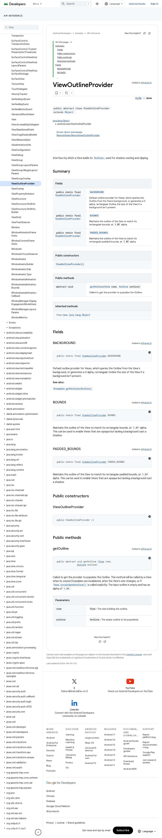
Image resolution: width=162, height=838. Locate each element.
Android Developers (62, 33)
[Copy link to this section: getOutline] (72, 549)
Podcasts (50, 770)
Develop (79, 33)
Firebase (50, 801)
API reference (13, 15)
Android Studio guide (131, 742)
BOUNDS (94, 215)
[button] (20, 322)
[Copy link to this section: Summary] (73, 172)
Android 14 (109, 749)
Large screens (92, 737)
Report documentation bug (150, 745)
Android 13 (109, 754)
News (49, 760)
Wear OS (89, 742)
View (107, 286)
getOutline (96, 286)
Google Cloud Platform (58, 806)
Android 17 (109, 734)
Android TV (90, 763)
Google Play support (149, 753)
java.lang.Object (61, 120)
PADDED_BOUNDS (99, 232)
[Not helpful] (149, 33)
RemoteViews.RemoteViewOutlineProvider (78, 135)
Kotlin (138, 98)
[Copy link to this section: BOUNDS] (69, 402)
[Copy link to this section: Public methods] (84, 538)
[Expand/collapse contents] (71, 42)
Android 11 (109, 765)
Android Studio (137, 3)
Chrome (50, 796)
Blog (48, 765)
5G (67, 767)
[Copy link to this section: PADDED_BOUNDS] (84, 449)
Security (50, 750)
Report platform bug (149, 736)
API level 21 (146, 82)
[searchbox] (21, 27)
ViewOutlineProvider (68, 195)
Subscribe (123, 830)
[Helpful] (144, 33)
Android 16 (109, 739)
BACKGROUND (97, 192)
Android (50, 737)
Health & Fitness (70, 748)
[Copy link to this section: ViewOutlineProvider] (87, 507)
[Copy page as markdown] (67, 93)
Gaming (70, 734)
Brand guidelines (76, 822)
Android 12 (109, 760)
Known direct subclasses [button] (78, 134)
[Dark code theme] (150, 352)
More (36, 3)
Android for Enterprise (52, 744)
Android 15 (109, 744)
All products (52, 811)
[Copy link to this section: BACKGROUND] (78, 343)
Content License (134, 654)
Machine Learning (70, 741)
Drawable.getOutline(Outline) (73, 388)
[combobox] (76, 4)
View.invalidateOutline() (70, 584)
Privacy (69, 762)
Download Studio (128, 762)
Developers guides (129, 749)
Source (49, 755)
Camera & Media (71, 756)
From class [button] (73, 315)
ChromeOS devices (90, 749)
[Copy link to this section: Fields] (66, 332)
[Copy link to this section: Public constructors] (92, 496)
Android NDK (130, 768)
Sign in (154, 3)
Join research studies (149, 761)
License (61, 822)
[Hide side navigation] (38, 832)
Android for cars (91, 756)
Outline (99, 157)
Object (69, 112)
